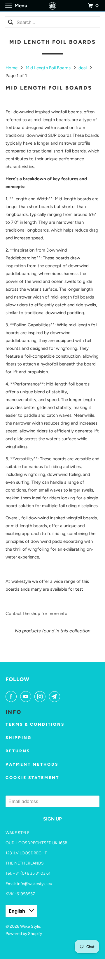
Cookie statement (32, 777)
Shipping (19, 737)
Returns (18, 751)
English (17, 911)
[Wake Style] (52, 5)
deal (83, 67)
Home (12, 67)
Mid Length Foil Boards (49, 67)
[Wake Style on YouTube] (27, 696)
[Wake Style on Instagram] (41, 696)
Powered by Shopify (24, 933)
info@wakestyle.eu (34, 883)
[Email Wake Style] (55, 696)
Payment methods (32, 764)
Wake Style (30, 926)
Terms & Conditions (35, 724)
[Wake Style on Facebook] (12, 696)
